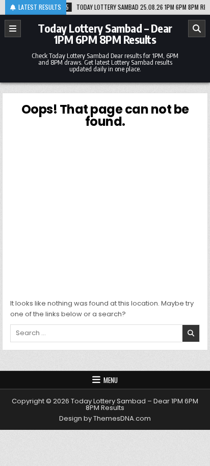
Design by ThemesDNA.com (105, 418)
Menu (110, 380)
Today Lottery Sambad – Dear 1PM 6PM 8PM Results (105, 33)
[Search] (196, 28)
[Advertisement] (105, 212)
